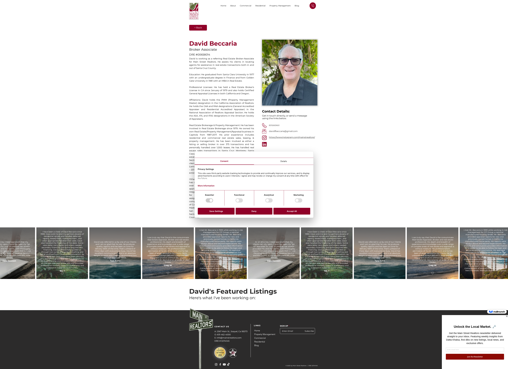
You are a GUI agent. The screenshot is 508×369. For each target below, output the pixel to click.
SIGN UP (284, 326)
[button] (245, 5)
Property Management (264, 334)
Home (257, 330)
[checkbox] (26, 273)
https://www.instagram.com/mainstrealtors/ (292, 137)
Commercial (260, 338)
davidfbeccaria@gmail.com (283, 131)
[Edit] (313, 5)
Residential (259, 341)
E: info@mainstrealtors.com (228, 337)
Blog (256, 345)
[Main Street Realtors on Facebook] (220, 364)
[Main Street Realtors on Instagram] (216, 364)
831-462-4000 (224, 334)
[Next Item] (503, 253)
